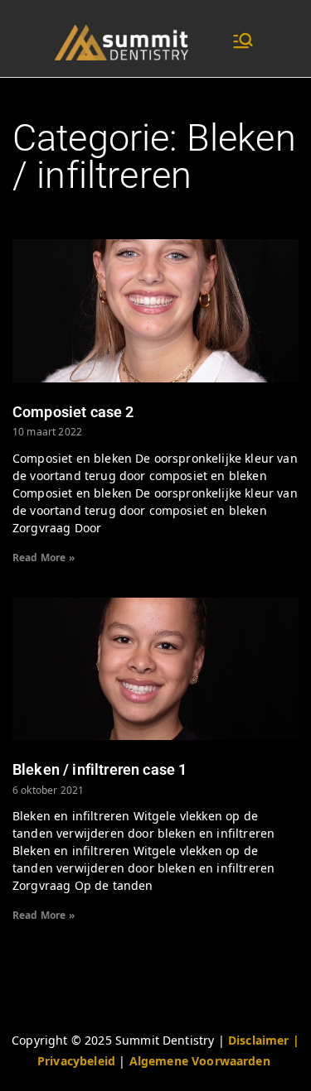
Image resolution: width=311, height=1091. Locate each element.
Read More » (43, 557)
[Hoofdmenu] (243, 42)
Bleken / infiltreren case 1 (99, 769)
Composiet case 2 (73, 412)
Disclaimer (260, 1040)
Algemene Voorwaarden (199, 1061)
